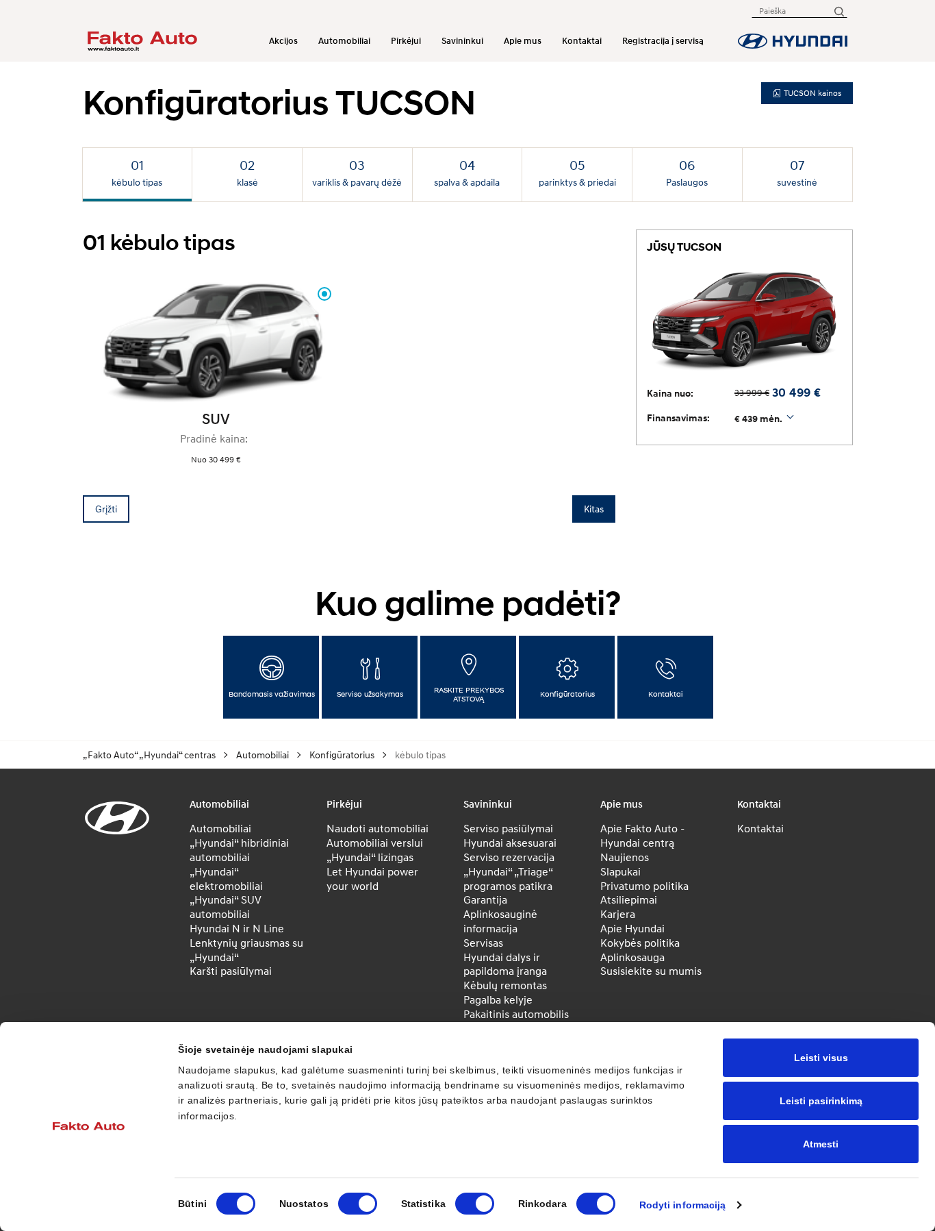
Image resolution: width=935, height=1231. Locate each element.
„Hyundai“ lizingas (369, 857)
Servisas (483, 942)
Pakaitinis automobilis (516, 1014)
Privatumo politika (644, 886)
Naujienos (624, 857)
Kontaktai (582, 41)
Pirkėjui (406, 41)
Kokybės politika (640, 942)
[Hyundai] (792, 41)
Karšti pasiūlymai (231, 971)
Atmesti (820, 1144)
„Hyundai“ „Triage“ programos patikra (507, 879)
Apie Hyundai (632, 928)
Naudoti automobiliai (377, 828)
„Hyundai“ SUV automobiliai (225, 907)
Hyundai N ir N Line (237, 928)
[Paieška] (838, 10)
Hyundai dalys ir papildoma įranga (505, 964)
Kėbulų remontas (505, 985)
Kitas (594, 508)
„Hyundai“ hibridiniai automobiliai (239, 850)
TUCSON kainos (812, 93)
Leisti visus (821, 1057)
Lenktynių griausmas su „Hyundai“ (246, 950)
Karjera (617, 914)
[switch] (357, 1204)
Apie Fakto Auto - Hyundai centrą (642, 835)
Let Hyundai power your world (372, 879)
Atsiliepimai (628, 899)
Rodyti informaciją (682, 1204)
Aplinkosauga (632, 957)
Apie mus (522, 41)
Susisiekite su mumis (651, 971)
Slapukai (620, 871)
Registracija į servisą (663, 41)
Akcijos (283, 41)
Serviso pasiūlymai (508, 828)
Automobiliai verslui (374, 842)
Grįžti (106, 508)
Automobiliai (344, 41)
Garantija (485, 899)
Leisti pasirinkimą (821, 1100)
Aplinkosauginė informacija (500, 921)
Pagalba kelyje (498, 999)
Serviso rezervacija (508, 857)
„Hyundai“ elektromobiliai (226, 879)
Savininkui (462, 41)
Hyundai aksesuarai (509, 842)
